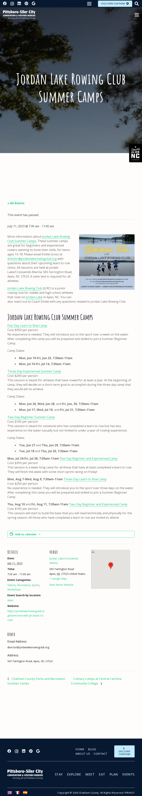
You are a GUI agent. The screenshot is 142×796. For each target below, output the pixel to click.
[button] (89, 3)
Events (128, 774)
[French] (19, 794)
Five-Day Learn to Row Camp (27, 325)
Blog (92, 749)
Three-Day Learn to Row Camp (85, 479)
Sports (35, 585)
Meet (89, 774)
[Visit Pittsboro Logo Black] (19, 14)
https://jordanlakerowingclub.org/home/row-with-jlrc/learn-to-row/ (26, 615)
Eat (102, 774)
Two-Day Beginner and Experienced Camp (98, 504)
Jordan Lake (34, 297)
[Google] (33, 3)
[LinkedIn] (19, 3)
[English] (11, 794)
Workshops (14, 589)
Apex (10, 600)
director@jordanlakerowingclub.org (32, 259)
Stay (59, 774)
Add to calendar (25, 534)
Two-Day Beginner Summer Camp (31, 417)
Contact (100, 753)
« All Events (15, 203)
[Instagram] (12, 4)
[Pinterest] (26, 3)
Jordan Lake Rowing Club (24, 288)
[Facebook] (5, 3)
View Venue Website (61, 584)
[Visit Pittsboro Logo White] (26, 774)
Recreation (23, 585)
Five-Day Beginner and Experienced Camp (88, 458)
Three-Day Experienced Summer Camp (34, 371)
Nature (11, 585)
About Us (82, 753)
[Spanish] (27, 794)
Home (79, 749)
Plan (114, 774)
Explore (74, 774)
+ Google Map (58, 578)
